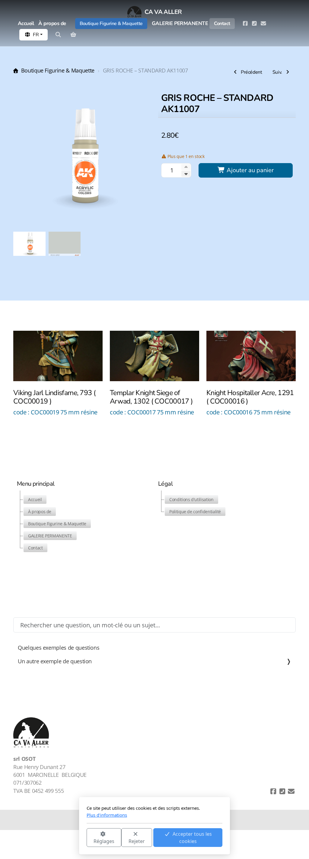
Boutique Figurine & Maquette (57, 70)
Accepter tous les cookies (192, 838)
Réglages (104, 841)
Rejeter (137, 841)
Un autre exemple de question (55, 661)
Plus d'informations (107, 815)
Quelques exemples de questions (58, 647)
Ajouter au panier (249, 170)
